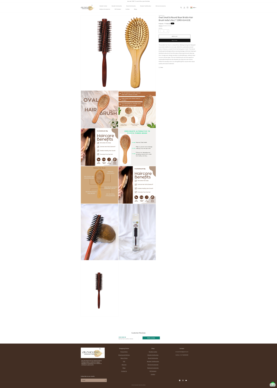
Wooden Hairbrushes (153, 355)
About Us (124, 364)
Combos (153, 374)
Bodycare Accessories (153, 368)
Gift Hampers (153, 371)
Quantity (160, 28)
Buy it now (174, 40)
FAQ (124, 361)
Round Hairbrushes (153, 358)
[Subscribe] (105, 380)
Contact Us (124, 371)
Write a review (151, 338)
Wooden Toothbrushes (153, 361)
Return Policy (124, 358)
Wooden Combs (153, 352)
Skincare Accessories (153, 364)
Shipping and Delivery (124, 355)
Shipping (160, 25)
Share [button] (161, 67)
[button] (181, 7)
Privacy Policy (124, 352)
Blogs (124, 368)
